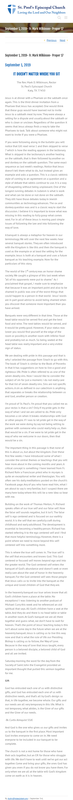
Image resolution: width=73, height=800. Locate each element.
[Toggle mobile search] (59, 17)
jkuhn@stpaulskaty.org (18, 798)
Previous (52, 40)
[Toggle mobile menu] (66, 17)
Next (62, 40)
